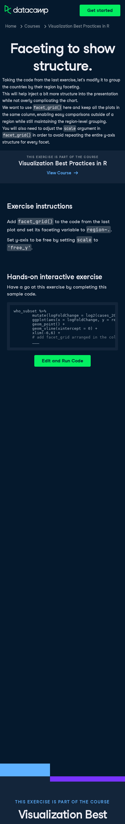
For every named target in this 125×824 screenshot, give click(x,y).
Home (10, 26)
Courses (32, 26)
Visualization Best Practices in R (78, 26)
